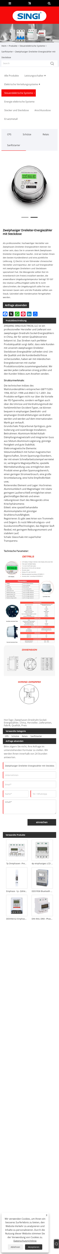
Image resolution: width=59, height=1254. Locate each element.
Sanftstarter (7, 51)
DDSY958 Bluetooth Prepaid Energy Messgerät (43, 891)
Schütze (27, 134)
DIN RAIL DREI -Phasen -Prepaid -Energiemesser (43, 918)
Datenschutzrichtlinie (25, 1240)
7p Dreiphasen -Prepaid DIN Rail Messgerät (17, 863)
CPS (9, 134)
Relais (46, 134)
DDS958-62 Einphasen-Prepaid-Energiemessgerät (17, 918)
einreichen (42, 822)
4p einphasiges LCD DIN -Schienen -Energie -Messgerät (43, 863)
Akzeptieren (33, 1247)
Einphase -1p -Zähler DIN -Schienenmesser (17, 891)
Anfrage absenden (16, 305)
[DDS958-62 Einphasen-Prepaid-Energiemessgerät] (16, 905)
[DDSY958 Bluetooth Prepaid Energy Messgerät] (42, 877)
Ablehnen (15, 1247)
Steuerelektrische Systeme (32, 45)
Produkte (13, 45)
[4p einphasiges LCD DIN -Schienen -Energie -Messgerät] (42, 849)
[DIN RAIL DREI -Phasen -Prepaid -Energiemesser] (42, 905)
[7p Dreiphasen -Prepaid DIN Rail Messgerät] (16, 849)
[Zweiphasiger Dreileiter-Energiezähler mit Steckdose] (29, 186)
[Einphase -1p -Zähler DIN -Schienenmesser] (16, 877)
